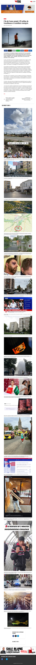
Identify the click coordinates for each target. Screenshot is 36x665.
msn (4, 93)
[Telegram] (18, 636)
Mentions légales (20, 663)
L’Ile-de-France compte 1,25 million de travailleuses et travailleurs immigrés (16, 22)
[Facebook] (13, 636)
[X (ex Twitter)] (16, 636)
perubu (5, 25)
